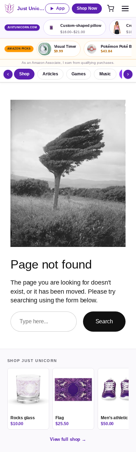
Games (78, 73)
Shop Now (87, 8)
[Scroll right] (128, 74)
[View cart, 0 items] (110, 8)
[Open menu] (125, 8)
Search (104, 321)
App (60, 8)
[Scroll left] (8, 74)
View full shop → (68, 439)
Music (105, 73)
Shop (24, 73)
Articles (50, 73)
